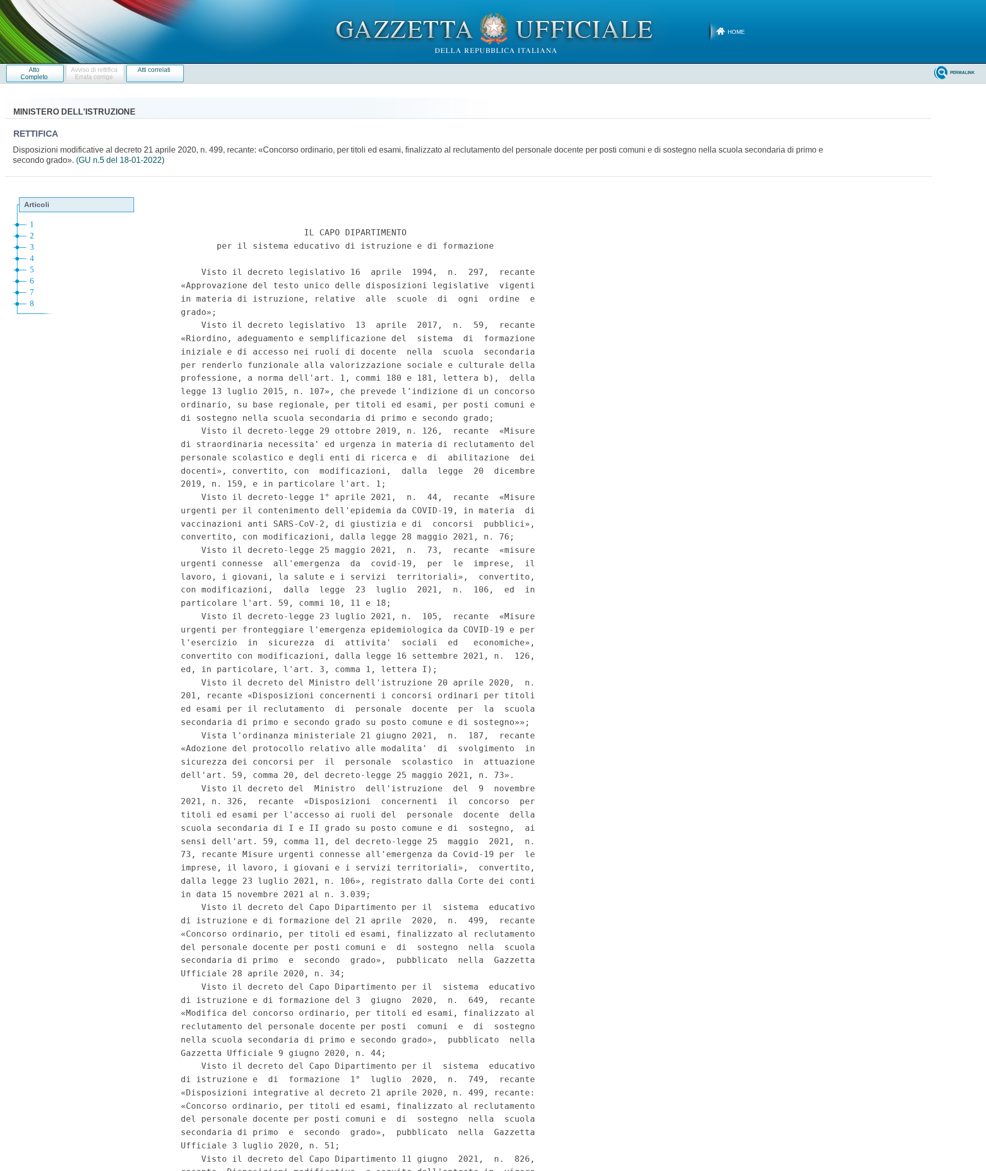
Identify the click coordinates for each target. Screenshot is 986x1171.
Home (736, 32)
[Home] (493, 31)
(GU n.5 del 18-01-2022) (120, 160)
